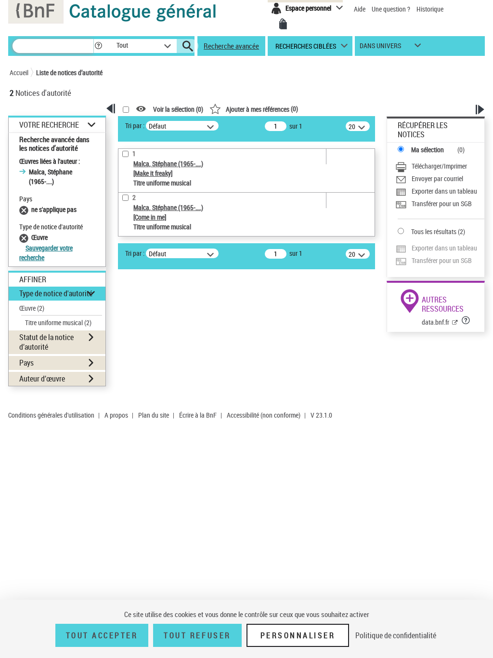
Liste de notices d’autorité (69, 72)
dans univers (380, 48)
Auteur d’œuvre (42, 378)
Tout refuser (197, 635)
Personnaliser (298, 635)
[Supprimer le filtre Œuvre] (25, 237)
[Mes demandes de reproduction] (283, 24)
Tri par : (134, 125)
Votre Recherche (49, 125)
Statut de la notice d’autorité (46, 342)
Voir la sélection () (178, 109)
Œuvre (31, 308)
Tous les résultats (433, 231)
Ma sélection (427, 149)
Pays (26, 362)
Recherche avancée (231, 46)
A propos (116, 415)
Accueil (19, 72)
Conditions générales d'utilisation (51, 415)
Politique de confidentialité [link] (395, 635)
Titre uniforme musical (58, 322)
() (262, 108)
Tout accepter (102, 635)
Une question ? (392, 8)
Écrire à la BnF (198, 415)
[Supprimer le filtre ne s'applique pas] (25, 209)
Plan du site (153, 415)
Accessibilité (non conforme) (263, 415)
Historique (429, 8)
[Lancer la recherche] (188, 46)
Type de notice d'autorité (55, 293)
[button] (98, 46)
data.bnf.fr (435, 322)
